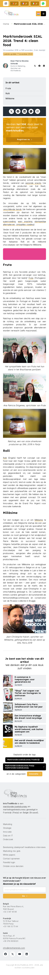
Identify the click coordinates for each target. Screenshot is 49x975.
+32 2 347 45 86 (10, 912)
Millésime (39, 520)
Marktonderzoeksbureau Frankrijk (23, 759)
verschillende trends (12, 209)
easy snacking (25, 221)
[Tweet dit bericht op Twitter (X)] (11, 111)
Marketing (7, 824)
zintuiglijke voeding (25, 224)
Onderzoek (8, 839)
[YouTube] (19, 954)
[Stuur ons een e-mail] (6, 3)
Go (23, 896)
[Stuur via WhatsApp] (31, 111)
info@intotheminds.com (14, 948)
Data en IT (8, 835)
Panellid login (9, 862)
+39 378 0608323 (10, 941)
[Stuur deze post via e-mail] (37, 111)
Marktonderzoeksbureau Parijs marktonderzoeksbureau (19, 767)
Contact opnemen (11, 858)
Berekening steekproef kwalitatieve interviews (24, 847)
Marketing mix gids (11, 851)
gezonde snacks (33, 183)
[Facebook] (5, 954)
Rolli (5, 458)
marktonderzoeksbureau (15, 806)
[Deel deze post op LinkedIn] (24, 111)
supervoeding (9, 221)
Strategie (7, 828)
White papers (9, 855)
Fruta (31, 278)
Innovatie (33, 774)
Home (6, 24)
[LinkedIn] (26, 954)
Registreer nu (23, 139)
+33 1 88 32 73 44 (10, 926)
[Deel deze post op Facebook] (17, 111)
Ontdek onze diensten (13, 866)
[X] (12, 954)
